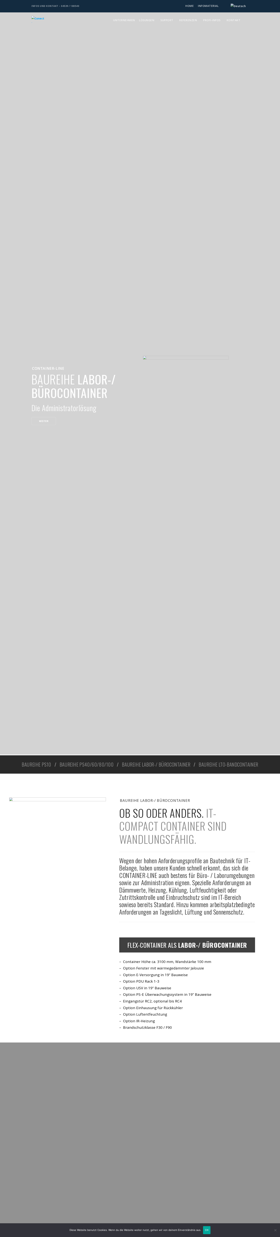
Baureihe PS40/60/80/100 (87, 764)
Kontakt (234, 20)
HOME (189, 6)
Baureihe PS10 (36, 764)
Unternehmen (124, 20)
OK (207, 1229)
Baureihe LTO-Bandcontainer (228, 764)
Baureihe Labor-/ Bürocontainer (156, 764)
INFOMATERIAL (208, 6)
